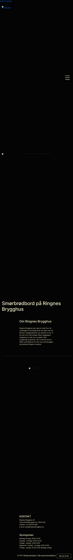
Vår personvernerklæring (47, 555)
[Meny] (67, 78)
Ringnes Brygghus (30, 555)
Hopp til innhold (6, 1)
